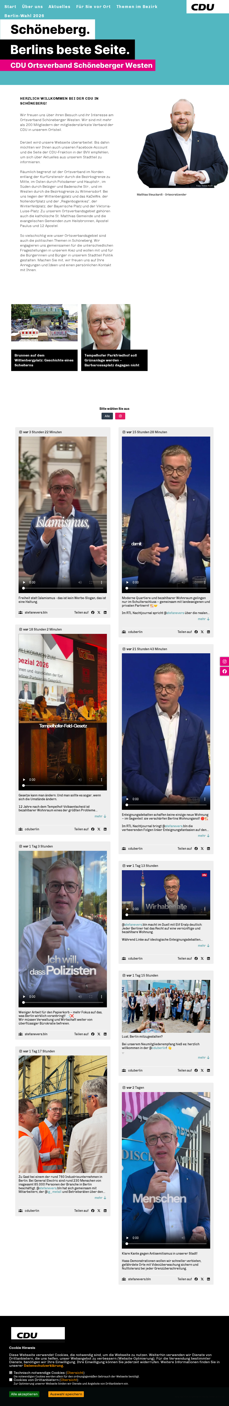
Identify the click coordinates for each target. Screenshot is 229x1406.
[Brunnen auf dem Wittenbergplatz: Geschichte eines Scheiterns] (44, 322)
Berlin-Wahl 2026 (24, 16)
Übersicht (75, 1373)
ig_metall (54, 1192)
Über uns (32, 7)
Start (10, 7)
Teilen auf (81, 612)
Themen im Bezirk (137, 7)
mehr (202, 619)
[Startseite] (38, 1335)
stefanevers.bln (36, 612)
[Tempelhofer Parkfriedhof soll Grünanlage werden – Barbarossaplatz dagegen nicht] (114, 328)
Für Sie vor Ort (93, 7)
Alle (107, 416)
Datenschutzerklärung (43, 1365)
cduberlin (135, 632)
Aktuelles (59, 7)
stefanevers (175, 613)
